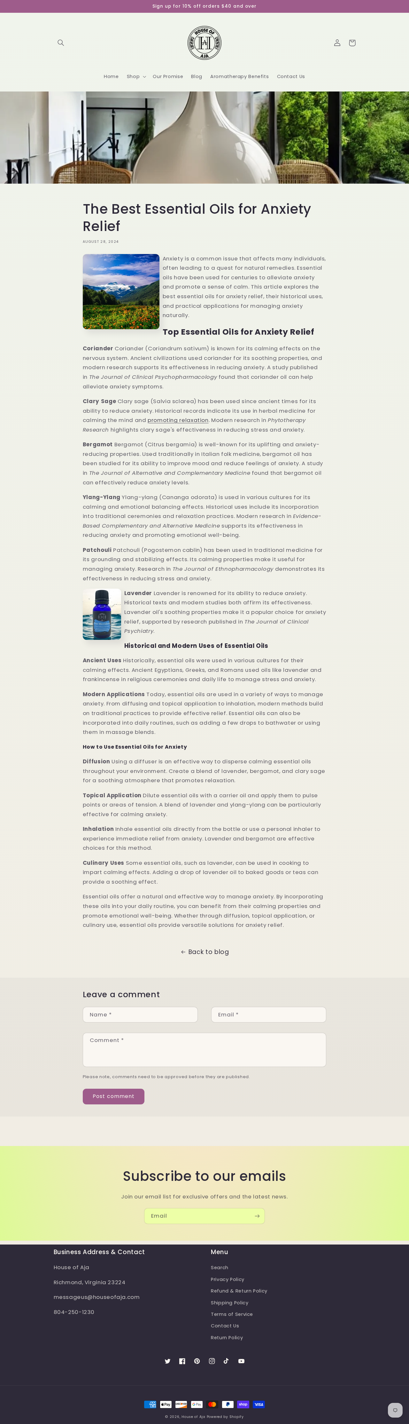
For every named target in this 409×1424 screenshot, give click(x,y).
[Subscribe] (257, 1216)
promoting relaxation (178, 420)
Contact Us (225, 1326)
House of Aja (193, 1416)
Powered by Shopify (225, 1416)
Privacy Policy (227, 1279)
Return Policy (227, 1337)
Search (219, 1267)
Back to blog (209, 952)
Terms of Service (232, 1314)
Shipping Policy (229, 1303)
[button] (61, 43)
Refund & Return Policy (239, 1291)
